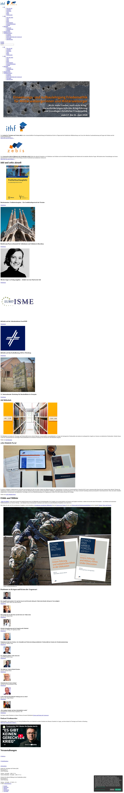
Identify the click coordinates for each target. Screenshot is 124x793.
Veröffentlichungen (7, 33)
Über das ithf (9, 8)
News (7, 20)
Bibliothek (5, 26)
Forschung (8, 11)
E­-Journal (8, 34)
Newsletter (8, 38)
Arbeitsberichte (9, 29)
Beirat (7, 13)
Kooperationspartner (11, 24)
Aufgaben (8, 9)
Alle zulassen (118, 789)
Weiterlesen (3, 205)
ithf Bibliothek (9, 439)
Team (7, 12)
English (2, 42)
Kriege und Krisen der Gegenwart (14, 36)
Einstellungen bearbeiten (100, 789)
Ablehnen (112, 789)
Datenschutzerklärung (100, 787)
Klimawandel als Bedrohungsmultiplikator (81, 505)
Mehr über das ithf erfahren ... (7, 138)
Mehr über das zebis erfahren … (8, 159)
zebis (4, 16)
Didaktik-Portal (6, 31)
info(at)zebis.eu (7, 783)
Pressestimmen (9, 22)
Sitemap (5, 788)
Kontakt (8, 25)
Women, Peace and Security (105, 505)
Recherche (8, 27)
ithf (4, 7)
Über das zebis (9, 17)
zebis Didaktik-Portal (11, 494)
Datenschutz (6, 789)
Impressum (5, 787)
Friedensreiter (9, 15)
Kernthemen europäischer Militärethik (43, 505)
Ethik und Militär (5, 501)
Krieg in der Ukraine (61, 505)
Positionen (8, 35)
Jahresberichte (9, 39)
